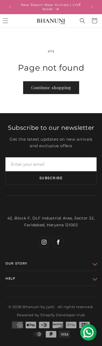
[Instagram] (44, 242)
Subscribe (51, 178)
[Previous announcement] (10, 7)
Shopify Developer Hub (62, 315)
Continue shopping (51, 87)
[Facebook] (58, 242)
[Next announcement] (92, 7)
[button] (82, 21)
